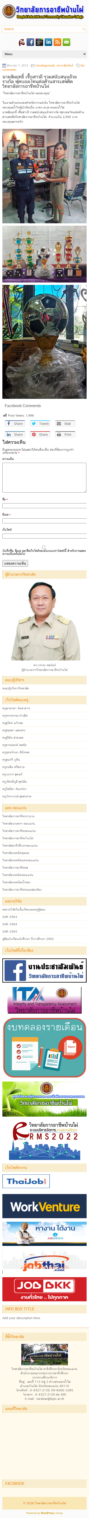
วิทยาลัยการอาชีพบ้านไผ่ (17, 838)
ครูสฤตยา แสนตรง (13, 730)
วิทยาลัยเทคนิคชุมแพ (15, 853)
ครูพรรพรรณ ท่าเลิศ (15, 715)
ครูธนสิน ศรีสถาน (13, 767)
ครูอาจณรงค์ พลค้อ (14, 745)
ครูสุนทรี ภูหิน (11, 759)
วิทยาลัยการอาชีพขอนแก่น (19, 831)
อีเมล (6, 514)
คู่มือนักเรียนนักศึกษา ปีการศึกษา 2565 (28, 939)
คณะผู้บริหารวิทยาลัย (15, 688)
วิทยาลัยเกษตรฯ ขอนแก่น (18, 823)
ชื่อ (5, 499)
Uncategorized (45, 65)
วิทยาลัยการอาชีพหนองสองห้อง (22, 889)
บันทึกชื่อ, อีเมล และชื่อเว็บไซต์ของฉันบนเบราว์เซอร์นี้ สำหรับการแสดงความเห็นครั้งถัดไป (44, 552)
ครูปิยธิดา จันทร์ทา (14, 789)
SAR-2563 (9, 917)
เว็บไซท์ (7, 529)
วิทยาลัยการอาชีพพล (15, 867)
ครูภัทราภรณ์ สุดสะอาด (16, 796)
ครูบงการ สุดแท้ (12, 774)
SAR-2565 (9, 931)
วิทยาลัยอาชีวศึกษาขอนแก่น (20, 845)
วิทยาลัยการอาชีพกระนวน (18, 816)
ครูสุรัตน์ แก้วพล (12, 723)
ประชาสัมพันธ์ (64, 65)
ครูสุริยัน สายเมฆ (12, 737)
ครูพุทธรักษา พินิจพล (15, 752)
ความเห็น (8, 459)
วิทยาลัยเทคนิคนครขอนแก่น (20, 860)
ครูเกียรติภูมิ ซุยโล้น (14, 781)
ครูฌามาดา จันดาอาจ (16, 708)
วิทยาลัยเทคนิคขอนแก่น (17, 875)
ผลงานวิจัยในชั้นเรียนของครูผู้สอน (23, 909)
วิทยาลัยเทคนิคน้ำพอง (16, 882)
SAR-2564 (9, 924)
